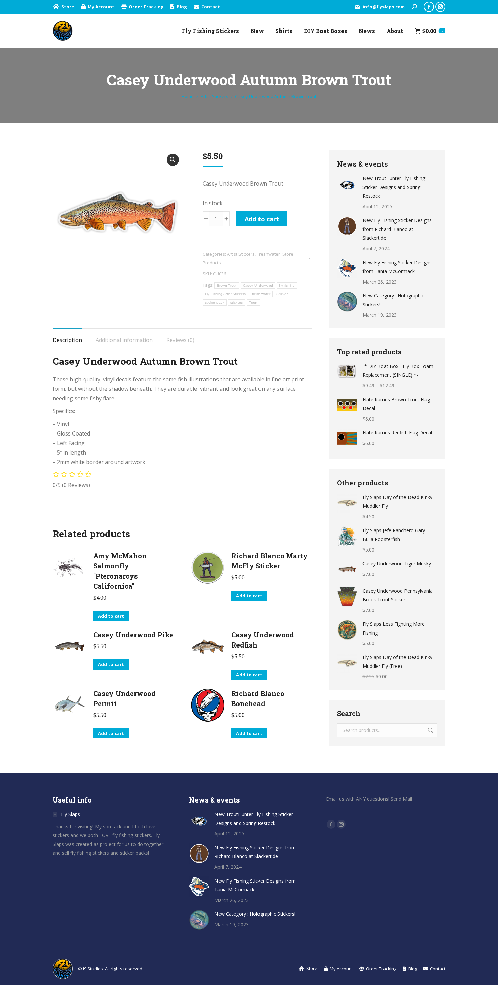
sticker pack (215, 302)
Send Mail (401, 799)
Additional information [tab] (124, 340)
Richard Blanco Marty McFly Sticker (269, 560)
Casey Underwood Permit (124, 698)
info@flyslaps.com (383, 7)
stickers (236, 302)
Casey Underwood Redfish (262, 639)
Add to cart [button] (111, 616)
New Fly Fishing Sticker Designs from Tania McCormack (397, 266)
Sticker (282, 294)
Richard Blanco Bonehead (257, 698)
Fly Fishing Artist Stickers (225, 294)
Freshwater (268, 254)
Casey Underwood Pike (133, 634)
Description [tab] (67, 340)
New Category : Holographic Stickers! (393, 300)
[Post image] (347, 184)
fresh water (261, 294)
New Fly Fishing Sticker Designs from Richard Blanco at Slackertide (397, 229)
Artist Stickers (241, 254)
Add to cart (262, 219)
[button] (173, 160)
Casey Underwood (258, 285)
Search (430, 730)
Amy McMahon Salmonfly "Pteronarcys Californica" (120, 571)
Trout (253, 302)
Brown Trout (227, 285)
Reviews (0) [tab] (180, 340)
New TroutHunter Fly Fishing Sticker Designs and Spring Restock (393, 187)
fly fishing (287, 285)
